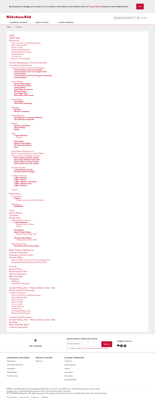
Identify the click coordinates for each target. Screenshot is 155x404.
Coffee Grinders (20, 179)
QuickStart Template (20, 283)
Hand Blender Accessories (24, 119)
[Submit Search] (138, 17)
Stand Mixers (17, 81)
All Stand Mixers (20, 91)
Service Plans (15, 269)
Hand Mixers (17, 99)
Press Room (69, 376)
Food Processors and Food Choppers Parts (30, 72)
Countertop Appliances (18, 22)
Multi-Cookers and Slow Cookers (26, 158)
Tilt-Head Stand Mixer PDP (26, 240)
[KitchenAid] (19, 17)
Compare (13, 215)
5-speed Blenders (21, 135)
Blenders (15, 107)
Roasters (17, 198)
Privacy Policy (103, 348)
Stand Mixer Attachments (24, 95)
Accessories (17, 196)
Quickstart (14, 278)
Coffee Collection (19, 175)
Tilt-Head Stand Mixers (22, 145)
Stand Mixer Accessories (23, 89)
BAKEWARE (18, 206)
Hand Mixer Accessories (23, 103)
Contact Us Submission (20, 317)
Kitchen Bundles (19, 167)
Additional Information (21, 52)
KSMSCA (15, 281)
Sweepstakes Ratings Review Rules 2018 (29, 262)
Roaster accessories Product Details (29, 200)
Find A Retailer (35, 346)
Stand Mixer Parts (20, 93)
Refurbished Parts (19, 244)
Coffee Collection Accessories (25, 181)
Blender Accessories (21, 111)
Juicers (15, 189)
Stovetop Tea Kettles (22, 125)
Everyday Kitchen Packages (24, 171)
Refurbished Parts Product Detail (26, 246)
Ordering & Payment (21, 49)
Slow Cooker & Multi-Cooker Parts (27, 160)
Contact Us (16, 56)
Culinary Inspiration (66, 22)
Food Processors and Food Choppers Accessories (33, 75)
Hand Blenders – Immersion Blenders (28, 117)
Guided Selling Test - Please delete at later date (32, 287)
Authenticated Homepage (21, 290)
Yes (140, 6)
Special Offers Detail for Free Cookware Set (31, 260)
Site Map (13, 322)
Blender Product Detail (25, 224)
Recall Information (71, 380)
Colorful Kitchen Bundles (23, 170)
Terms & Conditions (88, 348)
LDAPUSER (14, 38)
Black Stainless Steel (19, 324)
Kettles (15, 123)
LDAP (12, 35)
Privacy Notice (95, 6)
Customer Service (17, 292)
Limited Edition (19, 87)
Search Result (15, 212)
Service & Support (42, 22)
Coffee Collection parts (22, 183)
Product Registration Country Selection (28, 62)
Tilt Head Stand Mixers (22, 85)
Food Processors (20, 77)
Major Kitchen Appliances (21, 250)
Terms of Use (17, 47)
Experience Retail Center (21, 255)
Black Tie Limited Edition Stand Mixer (28, 153)
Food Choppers (20, 73)
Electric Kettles (19, 127)
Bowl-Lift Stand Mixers (22, 143)
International (69, 372)
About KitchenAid (19, 45)
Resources (14, 40)
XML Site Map (16, 276)
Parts (14, 133)
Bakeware (16, 204)
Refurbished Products (21, 220)
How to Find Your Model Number (26, 43)
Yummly (13, 266)
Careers (67, 368)
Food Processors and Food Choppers (28, 67)
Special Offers (16, 257)
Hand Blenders (18, 115)
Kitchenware (15, 193)
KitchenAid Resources (21, 311)
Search (19, 137)
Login (12, 210)
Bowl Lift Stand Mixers (22, 84)
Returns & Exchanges (21, 58)
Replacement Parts (18, 271)
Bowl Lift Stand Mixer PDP (26, 234)
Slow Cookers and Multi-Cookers (26, 155)
